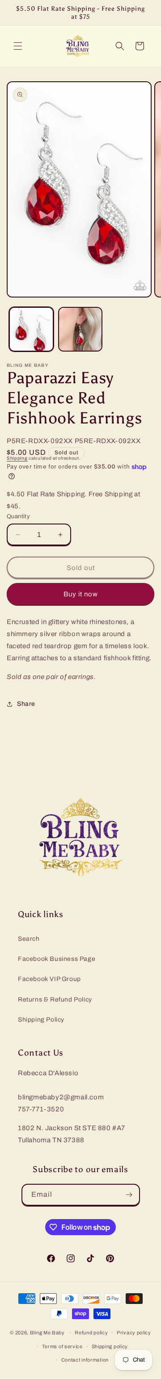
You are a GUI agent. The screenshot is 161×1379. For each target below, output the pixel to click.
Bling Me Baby (47, 1332)
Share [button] (26, 703)
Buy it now (81, 594)
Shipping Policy (41, 1019)
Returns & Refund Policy (55, 999)
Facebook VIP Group (49, 979)
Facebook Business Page (56, 959)
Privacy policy (134, 1332)
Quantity (18, 516)
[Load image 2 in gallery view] (80, 329)
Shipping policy (110, 1346)
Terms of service (62, 1346)
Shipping (17, 458)
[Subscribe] (129, 1195)
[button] (18, 46)
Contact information (85, 1359)
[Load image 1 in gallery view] (31, 329)
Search (29, 938)
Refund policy (91, 1332)
